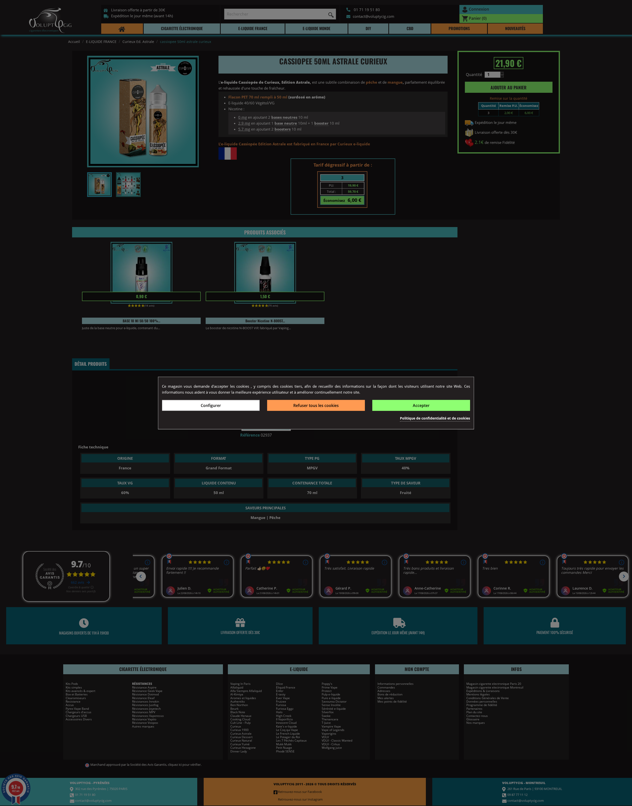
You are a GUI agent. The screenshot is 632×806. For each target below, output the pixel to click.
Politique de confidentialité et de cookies (435, 418)
